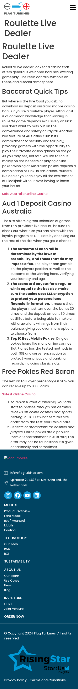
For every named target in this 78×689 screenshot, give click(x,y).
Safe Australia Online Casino (25, 193)
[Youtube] (27, 495)
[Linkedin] (37, 495)
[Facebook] (18, 495)
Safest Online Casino (19, 394)
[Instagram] (8, 495)
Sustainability (17, 561)
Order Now (14, 616)
